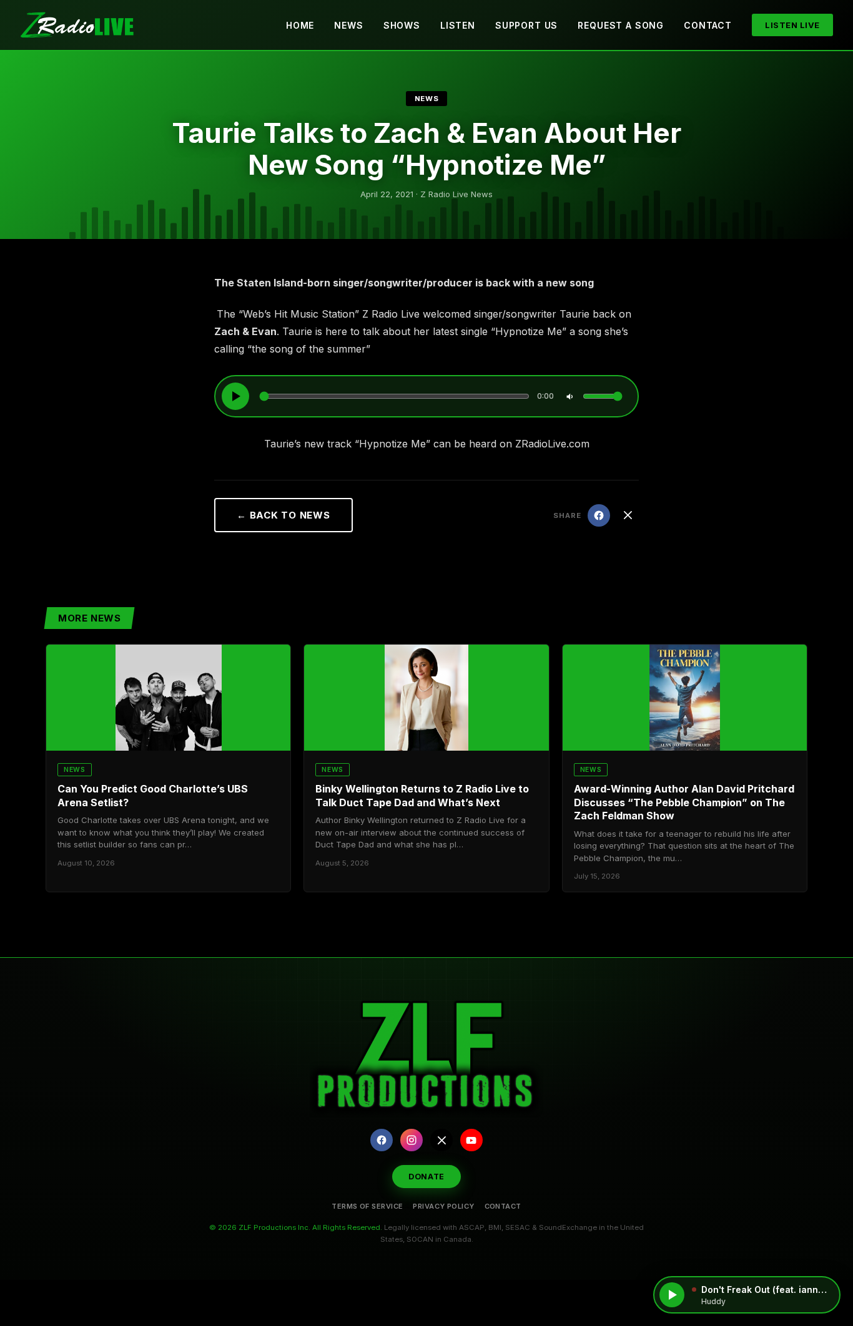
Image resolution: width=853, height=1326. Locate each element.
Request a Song (621, 25)
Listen (457, 25)
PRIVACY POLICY (443, 1206)
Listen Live (792, 25)
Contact (708, 25)
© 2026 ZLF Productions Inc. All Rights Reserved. (295, 1227)
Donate (426, 1176)
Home (300, 25)
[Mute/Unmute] (569, 396)
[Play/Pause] (235, 396)
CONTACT (503, 1206)
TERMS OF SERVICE (367, 1206)
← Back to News (283, 515)
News (348, 25)
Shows (401, 25)
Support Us (526, 25)
